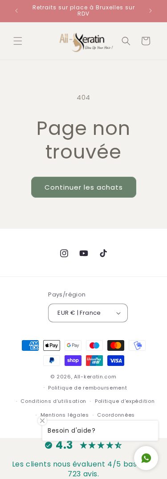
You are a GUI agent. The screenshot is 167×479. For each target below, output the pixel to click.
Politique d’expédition (125, 401)
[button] (18, 41)
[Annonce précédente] (16, 10)
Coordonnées (116, 414)
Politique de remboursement (87, 387)
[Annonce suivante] (150, 10)
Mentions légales (65, 414)
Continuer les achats (84, 187)
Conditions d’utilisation (53, 401)
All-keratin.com (95, 376)
